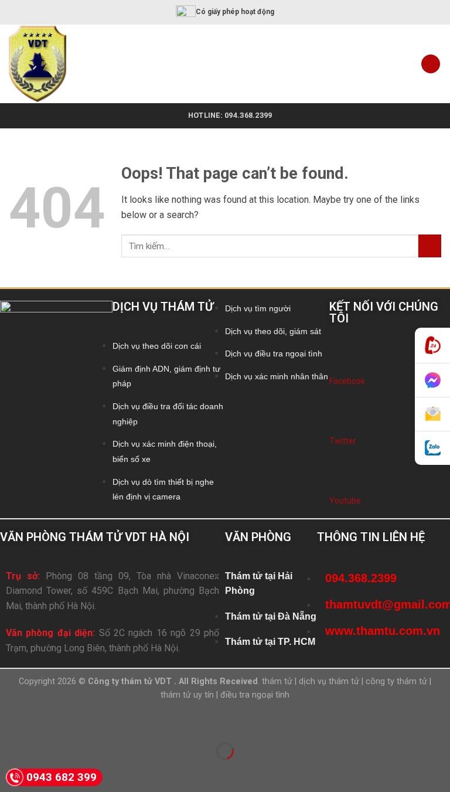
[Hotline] (432, 345)
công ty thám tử (396, 681)
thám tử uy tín (187, 695)
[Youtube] (339, 480)
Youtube (345, 500)
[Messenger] (432, 380)
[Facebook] (339, 360)
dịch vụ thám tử (329, 681)
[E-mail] (432, 414)
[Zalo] (432, 448)
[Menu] (430, 64)
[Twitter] (339, 420)
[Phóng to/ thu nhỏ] (46, 722)
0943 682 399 (61, 777)
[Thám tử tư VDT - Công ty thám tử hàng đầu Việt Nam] (54, 64)
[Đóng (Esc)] (11, 722)
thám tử (277, 681)
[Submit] (429, 245)
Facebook (347, 381)
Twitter (342, 441)
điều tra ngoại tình (254, 695)
